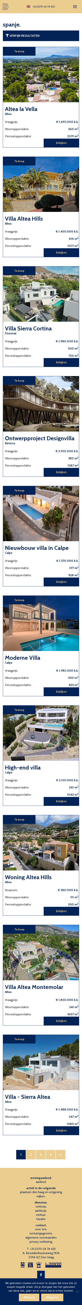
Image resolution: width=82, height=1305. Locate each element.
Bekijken (61, 143)
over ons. (41, 1229)
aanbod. (41, 1182)
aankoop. (41, 1210)
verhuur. (41, 1215)
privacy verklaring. (41, 1241)
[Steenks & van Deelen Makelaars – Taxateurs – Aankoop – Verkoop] (6, 6)
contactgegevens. (41, 1233)
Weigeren (52, 1297)
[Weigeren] (77, 1292)
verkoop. (41, 1206)
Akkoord (29, 1297)
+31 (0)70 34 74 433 (42, 1249)
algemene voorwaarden (41, 1237)
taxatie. (41, 1219)
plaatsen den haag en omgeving (41, 1192)
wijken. (41, 1196)
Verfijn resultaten (24, 35)
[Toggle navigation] (75, 6)
